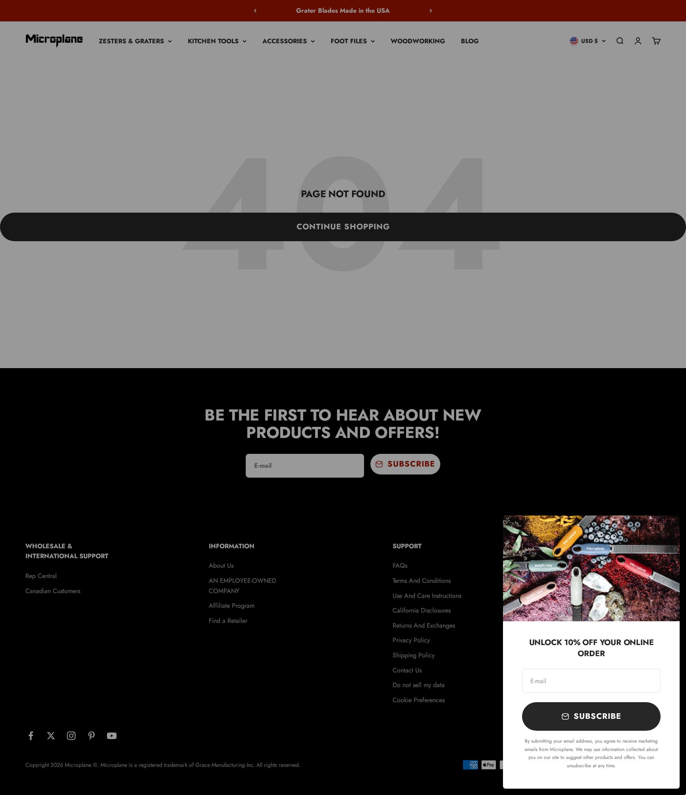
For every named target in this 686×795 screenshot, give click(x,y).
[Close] (663, 532)
